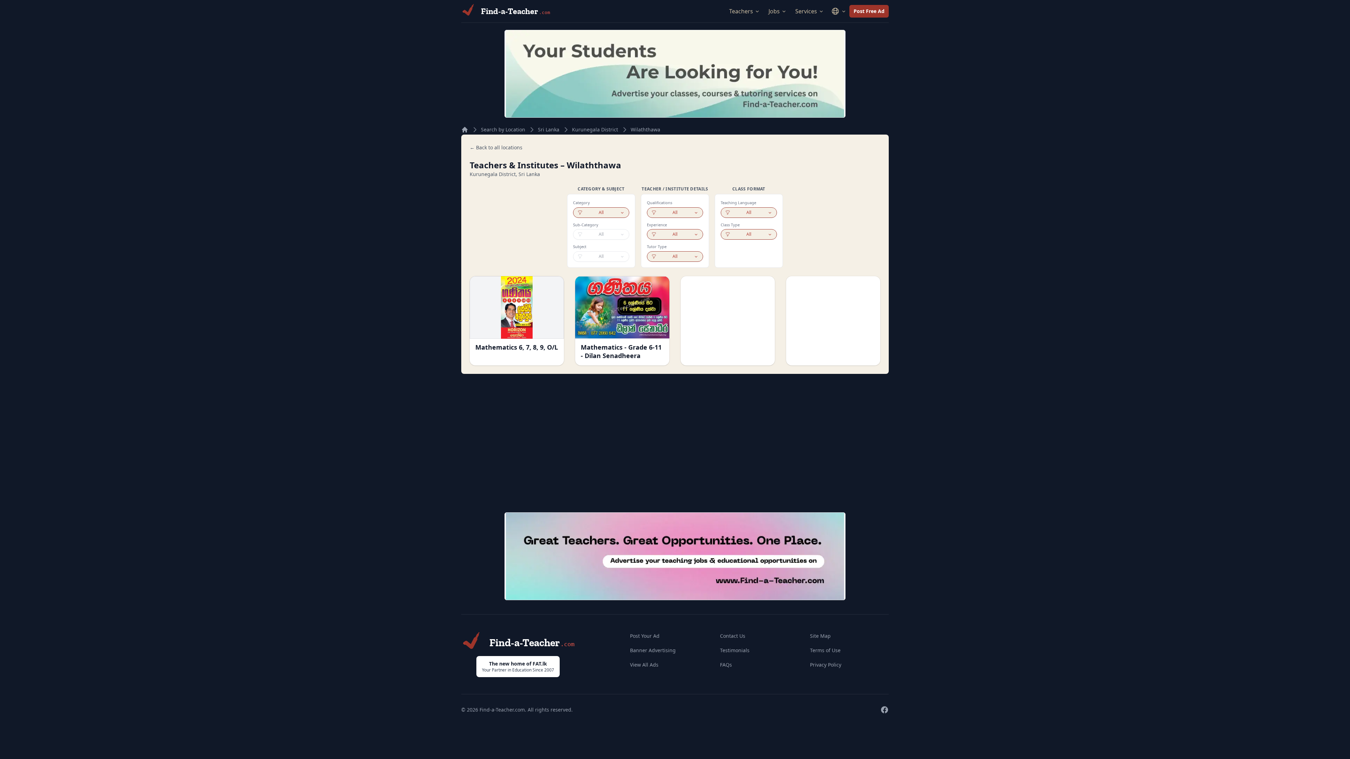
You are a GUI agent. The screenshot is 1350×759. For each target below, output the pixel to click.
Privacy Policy (825, 664)
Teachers (741, 11)
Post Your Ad (645, 635)
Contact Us (732, 635)
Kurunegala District (595, 129)
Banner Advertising (653, 650)
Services (806, 11)
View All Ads (644, 664)
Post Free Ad (869, 11)
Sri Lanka (548, 129)
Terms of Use (825, 650)
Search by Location (503, 129)
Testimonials (735, 650)
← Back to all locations (496, 147)
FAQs (726, 664)
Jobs (774, 11)
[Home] (464, 129)
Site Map (820, 635)
